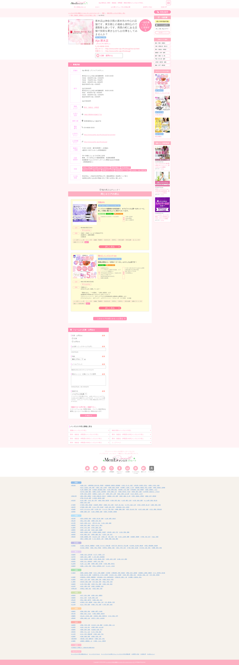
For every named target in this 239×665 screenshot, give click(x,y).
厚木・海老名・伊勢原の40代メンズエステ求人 (128, 438)
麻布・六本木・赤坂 (154, 485)
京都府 (73, 577)
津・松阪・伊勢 (97, 581)
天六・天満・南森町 (99, 572)
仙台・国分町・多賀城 (86, 559)
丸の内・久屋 (96, 536)
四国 (76, 608)
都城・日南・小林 (96, 636)
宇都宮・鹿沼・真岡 (86, 507)
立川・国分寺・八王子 (137, 493)
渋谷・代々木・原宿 (127, 485)
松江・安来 (84, 597)
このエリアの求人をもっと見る (110, 319)
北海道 (76, 543)
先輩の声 (143, 654)
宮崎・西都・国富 (85, 636)
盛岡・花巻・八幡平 (86, 556)
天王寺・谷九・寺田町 (115, 575)
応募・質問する (106, 55)
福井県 (73, 525)
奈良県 (73, 586)
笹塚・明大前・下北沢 (124, 491)
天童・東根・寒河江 (110, 563)
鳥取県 (73, 595)
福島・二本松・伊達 (86, 566)
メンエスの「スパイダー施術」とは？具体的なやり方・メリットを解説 (162, 216)
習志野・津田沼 (98, 504)
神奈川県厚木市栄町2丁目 (93, 114)
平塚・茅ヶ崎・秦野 (160, 58)
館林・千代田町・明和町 (111, 511)
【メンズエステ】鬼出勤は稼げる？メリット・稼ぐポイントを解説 (162, 165)
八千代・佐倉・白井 (131, 504)
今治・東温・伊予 (113, 616)
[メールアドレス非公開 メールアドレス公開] (79, 394)
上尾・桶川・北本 (126, 500)
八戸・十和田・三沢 (99, 554)
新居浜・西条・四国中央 (100, 616)
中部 (76, 515)
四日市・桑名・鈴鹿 (86, 581)
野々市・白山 (96, 523)
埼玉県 (73, 500)
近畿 (76, 570)
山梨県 (73, 527)
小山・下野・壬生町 (98, 507)
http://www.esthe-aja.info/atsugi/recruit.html (99, 135)
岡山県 (73, 600)
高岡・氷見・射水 (96, 520)
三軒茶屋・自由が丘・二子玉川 (151, 491)
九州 (76, 622)
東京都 (73, 485)
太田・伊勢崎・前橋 (97, 511)
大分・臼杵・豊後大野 (86, 634)
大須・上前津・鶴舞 (124, 536)
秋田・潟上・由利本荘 (86, 561)
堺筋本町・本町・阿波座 (118, 572)
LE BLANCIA (159, 114)
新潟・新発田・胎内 (86, 518)
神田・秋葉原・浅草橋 (159, 487)
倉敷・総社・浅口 (97, 600)
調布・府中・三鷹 (111, 493)
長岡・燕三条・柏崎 (98, 518)
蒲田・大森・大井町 (102, 487)
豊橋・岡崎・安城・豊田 (112, 538)
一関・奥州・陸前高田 (99, 556)
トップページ (116, 442)
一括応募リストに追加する (145, 26)
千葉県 (73, 504)
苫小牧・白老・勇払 (145, 547)
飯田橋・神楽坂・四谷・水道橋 (144, 487)
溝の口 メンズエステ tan (107, 256)
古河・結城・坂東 (143, 509)
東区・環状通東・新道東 (151, 545)
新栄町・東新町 (135, 536)
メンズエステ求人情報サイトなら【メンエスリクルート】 (84, 13)
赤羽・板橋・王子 (112, 491)
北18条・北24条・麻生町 (136, 545)
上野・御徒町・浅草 (86, 489)
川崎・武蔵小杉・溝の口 (161, 46)
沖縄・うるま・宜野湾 (100, 641)
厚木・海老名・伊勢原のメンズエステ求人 (84, 434)
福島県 (73, 566)
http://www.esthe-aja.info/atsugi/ (95, 142)
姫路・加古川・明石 (108, 579)
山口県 (73, 604)
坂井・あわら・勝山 (97, 525)
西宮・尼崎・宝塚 (96, 579)
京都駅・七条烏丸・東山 (135, 577)
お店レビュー (151, 654)
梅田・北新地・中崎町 (86, 572)
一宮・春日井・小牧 (98, 538)
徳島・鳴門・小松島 (97, 611)
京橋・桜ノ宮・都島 (86, 575)
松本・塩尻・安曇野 (97, 530)
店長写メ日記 (135, 654)
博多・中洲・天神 (85, 625)
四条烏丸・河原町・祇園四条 (88, 577)
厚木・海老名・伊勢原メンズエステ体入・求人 (83, 15)
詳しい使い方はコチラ (162, 28)
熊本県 (73, 631)
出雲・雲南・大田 (93, 597)
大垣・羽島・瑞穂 (124, 532)
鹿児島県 (74, 638)
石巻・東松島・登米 (99, 559)
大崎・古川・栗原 (122, 559)
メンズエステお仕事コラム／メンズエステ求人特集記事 (116, 654)
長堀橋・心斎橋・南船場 (145, 572)
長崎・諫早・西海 (85, 629)
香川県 (73, 613)
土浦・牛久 (98, 509)
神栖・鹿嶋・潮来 (120, 509)
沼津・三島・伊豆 (107, 534)
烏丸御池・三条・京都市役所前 (106, 577)
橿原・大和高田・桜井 (97, 586)
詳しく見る (110, 247)
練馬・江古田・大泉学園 (99, 491)
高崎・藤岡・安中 (85, 511)
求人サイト (117, 48)
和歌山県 (74, 588)
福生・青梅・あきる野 (123, 493)
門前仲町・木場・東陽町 (137, 489)
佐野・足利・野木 (110, 507)
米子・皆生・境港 (85, 595)
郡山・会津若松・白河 (99, 566)
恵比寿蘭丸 (158, 136)
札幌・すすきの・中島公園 (103, 545)
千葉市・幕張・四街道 (86, 504)
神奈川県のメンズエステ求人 (121, 430)
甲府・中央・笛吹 (85, 527)
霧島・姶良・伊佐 (100, 638)
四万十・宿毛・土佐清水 (98, 618)
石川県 (73, 523)
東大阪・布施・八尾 (143, 575)
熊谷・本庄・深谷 (85, 502)
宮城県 (73, 559)
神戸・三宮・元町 (85, 579)
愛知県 (73, 536)
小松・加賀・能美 (106, 523)
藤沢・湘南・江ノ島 (160, 55)
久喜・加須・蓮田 (138, 500)
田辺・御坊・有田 (97, 588)
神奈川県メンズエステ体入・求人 (116, 13)
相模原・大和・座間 (160, 52)
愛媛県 (73, 616)
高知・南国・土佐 (85, 618)
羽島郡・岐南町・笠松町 (99, 532)
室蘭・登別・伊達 (157, 547)
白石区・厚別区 (85, 547)
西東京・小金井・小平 (99, 493)
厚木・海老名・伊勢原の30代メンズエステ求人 (86, 438)
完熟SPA (101, 202)
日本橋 (108, 572)
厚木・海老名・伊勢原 (100, 37)
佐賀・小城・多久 (85, 627)
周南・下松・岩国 (96, 604)
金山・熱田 (155, 536)
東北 (76, 551)
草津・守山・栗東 (96, 584)
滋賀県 (73, 584)
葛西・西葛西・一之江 (151, 489)
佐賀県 (73, 627)
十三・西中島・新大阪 (159, 572)
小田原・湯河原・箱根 (160, 62)
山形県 (73, 563)
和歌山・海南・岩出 (86, 588)
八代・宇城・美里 (96, 631)
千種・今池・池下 (146, 536)
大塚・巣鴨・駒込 (112, 489)
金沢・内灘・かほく (86, 523)
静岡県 (73, 534)
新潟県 (73, 518)
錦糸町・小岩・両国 (124, 489)
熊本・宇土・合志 (85, 631)
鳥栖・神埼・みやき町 (97, 627)
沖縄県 (73, 641)
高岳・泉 (104, 536)
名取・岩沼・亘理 (111, 559)
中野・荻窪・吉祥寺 (86, 493)
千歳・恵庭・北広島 (133, 547)
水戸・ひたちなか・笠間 (87, 509)
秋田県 (73, 561)
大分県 (73, 634)
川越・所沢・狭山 (115, 500)
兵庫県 (73, 579)
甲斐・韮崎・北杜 (96, 527)
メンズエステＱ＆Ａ (95, 654)
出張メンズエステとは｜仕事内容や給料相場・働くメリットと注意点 (162, 190)
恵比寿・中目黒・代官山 (141, 485)
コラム (162, 168)
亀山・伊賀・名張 (107, 581)
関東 (103, 13)
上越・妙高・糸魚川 (111, 518)
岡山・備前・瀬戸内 (86, 600)
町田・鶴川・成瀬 (137, 491)
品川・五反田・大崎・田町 (87, 487)
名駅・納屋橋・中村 (86, 536)
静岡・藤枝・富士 (96, 534)
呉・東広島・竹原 (110, 602)
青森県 (73, 554)
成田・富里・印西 (156, 504)
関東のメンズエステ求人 (78, 430)
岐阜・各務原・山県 (86, 532)
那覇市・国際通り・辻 (86, 641)
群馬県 (73, 511)
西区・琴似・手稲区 (96, 547)
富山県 (73, 520)
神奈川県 (74, 496)
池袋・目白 (84, 485)
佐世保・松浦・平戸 (97, 629)
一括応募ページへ (162, 32)
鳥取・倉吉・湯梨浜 (97, 595)
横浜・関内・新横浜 (160, 43)
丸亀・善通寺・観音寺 (99, 613)
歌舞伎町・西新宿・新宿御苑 (113, 485)
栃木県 (73, 507)
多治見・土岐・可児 (113, 532)
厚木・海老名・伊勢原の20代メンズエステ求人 (128, 434)
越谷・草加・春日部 (104, 500)
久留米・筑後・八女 (110, 625)
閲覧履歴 (164, 12)
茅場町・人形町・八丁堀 (127, 487)
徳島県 (73, 611)
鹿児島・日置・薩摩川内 (87, 638)
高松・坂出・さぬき (86, 613)
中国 (76, 592)
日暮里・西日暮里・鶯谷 (99, 489)
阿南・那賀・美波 (85, 611)
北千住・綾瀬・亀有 (86, 491)
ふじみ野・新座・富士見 (151, 500)
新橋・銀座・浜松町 (114, 487)
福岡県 (73, 625)
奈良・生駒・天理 (85, 586)
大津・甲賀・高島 (85, 584)
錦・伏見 (111, 536)
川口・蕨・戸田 (93, 500)
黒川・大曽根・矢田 (86, 538)
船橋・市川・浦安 (109, 504)
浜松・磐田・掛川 (85, 534)
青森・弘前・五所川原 (86, 554)
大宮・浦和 (84, 500)
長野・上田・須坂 (85, 530)
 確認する (88, 415)
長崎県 (73, 629)
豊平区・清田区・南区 (109, 547)
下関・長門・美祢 (107, 604)
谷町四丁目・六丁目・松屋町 (100, 575)
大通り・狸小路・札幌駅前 (87, 545)
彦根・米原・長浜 (107, 584)
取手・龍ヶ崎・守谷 (132, 509)
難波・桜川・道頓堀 (132, 572)
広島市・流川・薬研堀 (86, 602)
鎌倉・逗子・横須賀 (160, 65)
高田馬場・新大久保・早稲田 (96, 485)
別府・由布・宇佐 (98, 634)
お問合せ (77, 341)
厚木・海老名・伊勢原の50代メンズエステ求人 (86, 442)
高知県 (73, 618)
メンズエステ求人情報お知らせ (80, 654)
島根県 (73, 597)
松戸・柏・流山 (120, 504)
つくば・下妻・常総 (108, 509)
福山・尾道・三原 (98, 602)
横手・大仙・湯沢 (98, 561)
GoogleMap (86, 230)
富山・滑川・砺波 (85, 520)
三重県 (73, 581)
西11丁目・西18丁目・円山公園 (120, 545)
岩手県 (73, 556)
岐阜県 (73, 532)
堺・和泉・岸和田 (154, 575)
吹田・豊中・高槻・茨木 (130, 575)
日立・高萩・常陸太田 (156, 509)
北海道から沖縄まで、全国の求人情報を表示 (83, 647)
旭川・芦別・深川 (121, 547)
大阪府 (73, 572)
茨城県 (73, 509)
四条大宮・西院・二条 (121, 577)
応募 (75, 338)
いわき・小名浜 (111, 566)
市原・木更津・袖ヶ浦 (143, 504)
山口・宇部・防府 (85, 604)
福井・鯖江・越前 (85, 525)
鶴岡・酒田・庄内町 (97, 563)
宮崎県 (73, 636)
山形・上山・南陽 (85, 563)
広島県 (73, 602)
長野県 (73, 530)
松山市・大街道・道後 (86, 616)
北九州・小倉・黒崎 (97, 625)
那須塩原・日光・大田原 (123, 507)
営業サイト (113, 51)
